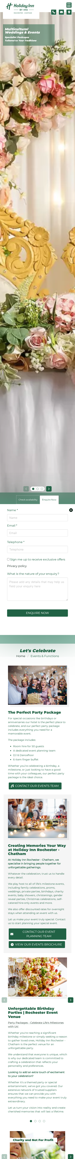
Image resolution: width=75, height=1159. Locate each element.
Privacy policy (17, 566)
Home (20, 656)
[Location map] (69, 12)
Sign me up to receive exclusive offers (37, 559)
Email (12, 525)
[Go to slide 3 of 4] (40, 1121)
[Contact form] (61, 12)
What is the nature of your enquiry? (33, 574)
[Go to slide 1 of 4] (31, 1121)
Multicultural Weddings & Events (22, 31)
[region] (37, 1038)
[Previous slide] (26, 489)
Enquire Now (37, 613)
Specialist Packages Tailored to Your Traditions (20, 39)
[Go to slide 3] (42, 489)
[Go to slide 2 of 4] (35, 1121)
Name (12, 510)
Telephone (15, 542)
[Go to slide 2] (37, 489)
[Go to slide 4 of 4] (44, 1121)
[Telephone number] (53, 12)
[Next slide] (49, 489)
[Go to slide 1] (33, 489)
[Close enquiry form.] (71, 510)
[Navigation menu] (69, 5)
